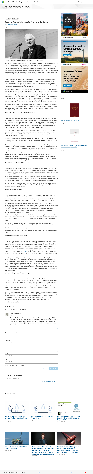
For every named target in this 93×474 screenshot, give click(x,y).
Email (7, 359)
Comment (7, 340)
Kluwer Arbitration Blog (11, 24)
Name (7, 353)
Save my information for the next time (16, 365)
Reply (56, 328)
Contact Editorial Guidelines (48, 381)
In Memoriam (15, 18)
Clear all (44, 368)
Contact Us (22, 472)
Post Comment (53, 368)
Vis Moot (8, 18)
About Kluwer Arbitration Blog (11, 472)
